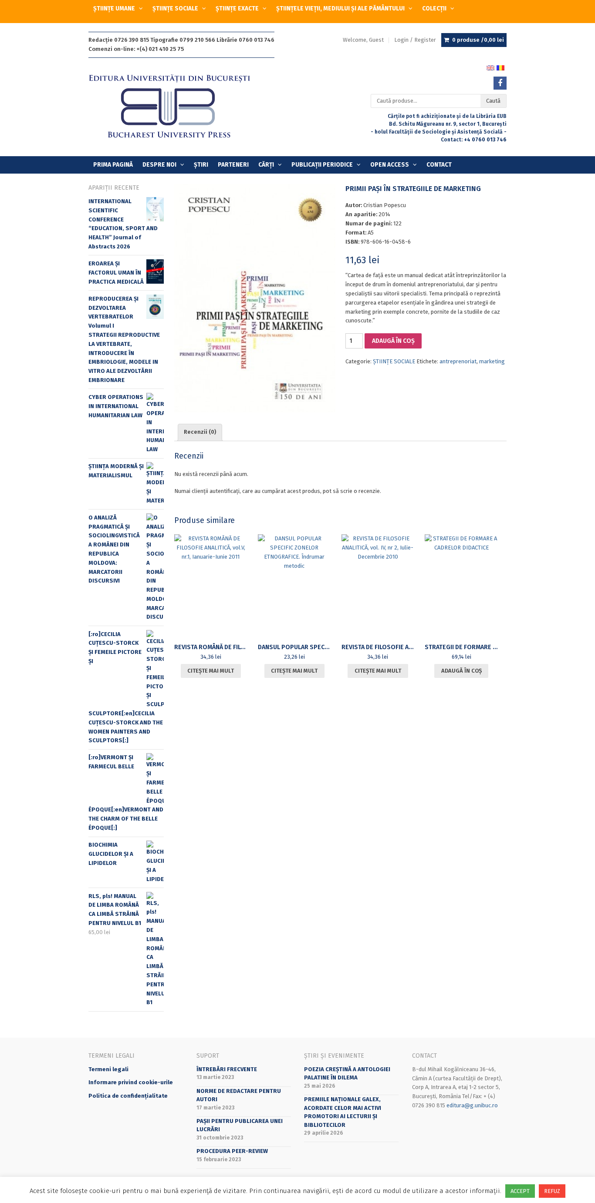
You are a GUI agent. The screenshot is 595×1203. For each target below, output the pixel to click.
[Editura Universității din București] (178, 106)
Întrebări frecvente (226, 1069)
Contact (439, 164)
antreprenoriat (458, 361)
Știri (201, 164)
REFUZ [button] (552, 1191)
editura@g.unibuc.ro (472, 1105)
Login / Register (415, 40)
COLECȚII (434, 8)
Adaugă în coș (393, 341)
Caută (493, 100)
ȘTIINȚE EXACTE (237, 8)
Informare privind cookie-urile (130, 1082)
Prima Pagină (113, 164)
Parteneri (233, 164)
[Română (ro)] (500, 67)
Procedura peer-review (232, 1151)
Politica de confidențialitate (128, 1095)
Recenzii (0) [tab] (200, 432)
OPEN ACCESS (389, 164)
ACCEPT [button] (520, 1191)
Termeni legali (108, 1069)
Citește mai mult (210, 670)
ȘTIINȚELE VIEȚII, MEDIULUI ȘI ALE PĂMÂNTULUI (340, 8)
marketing (492, 361)
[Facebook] (500, 83)
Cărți (266, 164)
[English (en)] (490, 67)
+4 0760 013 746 (485, 140)
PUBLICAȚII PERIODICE (322, 164)
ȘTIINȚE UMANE (114, 8)
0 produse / (478, 40)
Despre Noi (159, 164)
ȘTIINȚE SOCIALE (175, 8)
